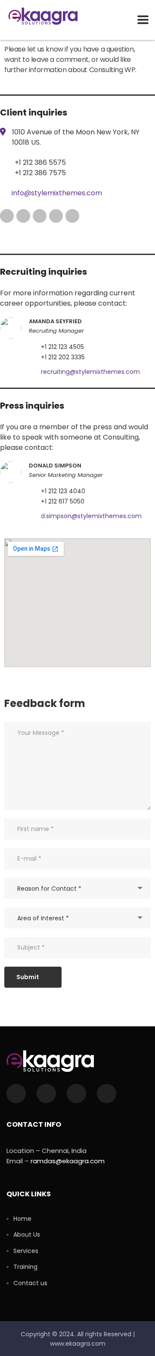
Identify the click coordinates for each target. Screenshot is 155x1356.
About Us (26, 1235)
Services (25, 1251)
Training (25, 1267)
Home (22, 1219)
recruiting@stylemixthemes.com (90, 371)
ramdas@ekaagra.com (68, 1160)
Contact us (30, 1283)
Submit (27, 977)
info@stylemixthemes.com (57, 193)
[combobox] (77, 888)
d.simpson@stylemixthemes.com (91, 516)
